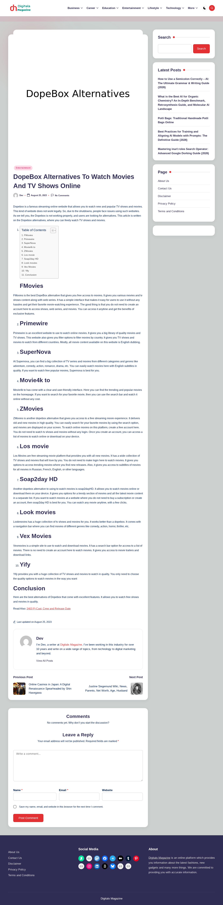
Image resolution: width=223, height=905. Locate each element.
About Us (163, 180)
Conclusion (31, 274)
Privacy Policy (166, 203)
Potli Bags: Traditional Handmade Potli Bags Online (183, 120)
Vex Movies (30, 266)
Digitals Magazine (71, 644)
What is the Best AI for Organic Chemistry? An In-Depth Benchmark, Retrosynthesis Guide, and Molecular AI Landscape (183, 102)
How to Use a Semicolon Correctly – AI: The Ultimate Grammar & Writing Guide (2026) (183, 83)
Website (107, 790)
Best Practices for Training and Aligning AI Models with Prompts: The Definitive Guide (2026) (182, 135)
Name (18, 790)
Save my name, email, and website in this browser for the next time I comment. (61, 806)
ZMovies (28, 251)
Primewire (29, 239)
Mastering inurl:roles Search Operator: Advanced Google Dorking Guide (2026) (183, 151)
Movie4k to (29, 247)
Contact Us (165, 188)
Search (164, 37)
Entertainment (23, 168)
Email (63, 790)
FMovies (28, 235)
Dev (39, 638)
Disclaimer (164, 196)
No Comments (62, 195)
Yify (27, 270)
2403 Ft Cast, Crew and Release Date (49, 608)
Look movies (30, 263)
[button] (44, 660)
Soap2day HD (31, 259)
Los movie (29, 255)
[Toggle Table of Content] (51, 230)
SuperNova (30, 243)
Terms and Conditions (171, 211)
